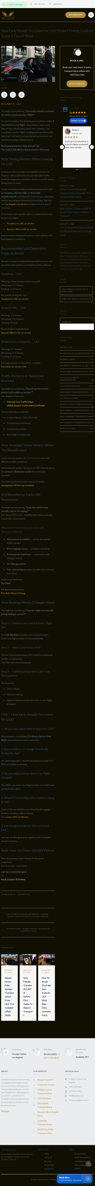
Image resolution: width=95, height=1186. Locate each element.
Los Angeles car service (16, 204)
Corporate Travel (45, 1084)
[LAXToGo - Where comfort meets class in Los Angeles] (8, 15)
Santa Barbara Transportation (77, 416)
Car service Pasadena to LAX (77, 365)
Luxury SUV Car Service (17, 816)
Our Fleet (6, 583)
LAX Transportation (77, 386)
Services (47, 1161)
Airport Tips (24, 894)
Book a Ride (49, 1165)
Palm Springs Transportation (77, 410)
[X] (13, 95)
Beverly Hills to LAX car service (22, 229)
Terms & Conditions (82, 1157)
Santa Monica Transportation (77, 422)
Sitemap (5, 1111)
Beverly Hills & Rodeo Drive (47, 1114)
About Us (48, 1157)
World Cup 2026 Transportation (45, 1131)
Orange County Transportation (77, 405)
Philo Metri (9, 894)
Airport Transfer (45, 1079)
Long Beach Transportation (77, 392)
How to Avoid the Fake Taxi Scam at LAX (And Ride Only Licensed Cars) (76, 231)
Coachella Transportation (44, 1122)
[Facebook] (4, 95)
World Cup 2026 (77, 429)
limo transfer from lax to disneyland (74, 290)
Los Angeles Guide (77, 398)
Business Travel (77, 359)
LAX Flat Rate (44, 1098)
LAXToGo (74, 108)
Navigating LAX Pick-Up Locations (17, 485)
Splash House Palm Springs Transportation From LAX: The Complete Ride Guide (9, 997)
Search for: (67, 322)
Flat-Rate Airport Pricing (13, 593)
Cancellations (80, 1161)
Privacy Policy (80, 1154)
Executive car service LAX (13, 366)
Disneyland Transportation (77, 372)
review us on (77, 120)
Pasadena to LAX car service (20, 223)
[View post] (9, 959)
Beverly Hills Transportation (77, 353)
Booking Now (75, 15)
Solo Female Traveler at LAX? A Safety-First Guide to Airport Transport (28, 997)
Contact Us (48, 1169)
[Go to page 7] (78, 169)
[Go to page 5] (74, 169)
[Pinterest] (21, 95)
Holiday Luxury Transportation (44, 1091)
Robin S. (75, 130)
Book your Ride (77, 84)
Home (46, 1154)
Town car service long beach (76, 299)
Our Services (12, 634)
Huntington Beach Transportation (77, 379)
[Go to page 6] (76, 169)
